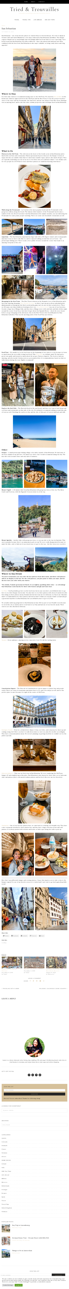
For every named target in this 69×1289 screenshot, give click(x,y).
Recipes (4, 1193)
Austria (4, 1138)
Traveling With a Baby (11, 988)
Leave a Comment (34, 978)
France (4, 1149)
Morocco (4, 1182)
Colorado (5, 1141)
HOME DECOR (6, 1160)
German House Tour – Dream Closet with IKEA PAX (30, 1238)
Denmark (4, 1145)
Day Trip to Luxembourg (21, 1225)
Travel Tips (5, 1204)
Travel (4, 1200)
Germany (4, 1152)
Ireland (4, 1163)
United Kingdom (7, 1208)
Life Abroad (5, 1175)
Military (4, 1178)
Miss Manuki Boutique (28, 303)
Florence (27, 969)
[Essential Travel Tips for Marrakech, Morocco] (56, 962)
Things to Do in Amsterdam (22, 1250)
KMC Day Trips (6, 1171)
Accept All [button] (19, 1285)
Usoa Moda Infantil (43, 307)
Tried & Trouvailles (34, 9)
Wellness (4, 1211)
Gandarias (5, 825)
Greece (4, 1156)
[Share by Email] (40, 981)
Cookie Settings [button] (8, 1285)
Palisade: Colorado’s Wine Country (52, 988)
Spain (3, 25)
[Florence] (34, 962)
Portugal (4, 1189)
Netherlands (5, 1186)
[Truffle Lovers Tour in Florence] (12, 962)
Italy (3, 1167)
